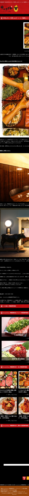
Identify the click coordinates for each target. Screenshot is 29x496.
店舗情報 (15, 491)
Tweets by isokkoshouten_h (11, 464)
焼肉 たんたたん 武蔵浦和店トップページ (10, 488)
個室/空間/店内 (4, 490)
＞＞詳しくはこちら (11, 394)
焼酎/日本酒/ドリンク (6, 491)
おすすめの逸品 (13, 490)
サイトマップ (22, 491)
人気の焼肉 (24, 488)
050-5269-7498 (9, 294)
